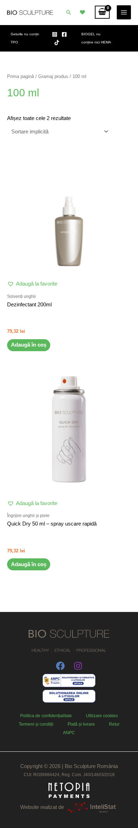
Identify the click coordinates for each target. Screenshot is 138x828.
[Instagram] (54, 34)
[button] (68, 12)
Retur (114, 724)
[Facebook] (64, 34)
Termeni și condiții (36, 724)
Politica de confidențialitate (46, 715)
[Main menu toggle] (124, 12)
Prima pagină (20, 76)
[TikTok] (56, 42)
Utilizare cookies (102, 715)
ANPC (69, 732)
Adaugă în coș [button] (28, 345)
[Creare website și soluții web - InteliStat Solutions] (91, 807)
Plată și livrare (81, 724)
